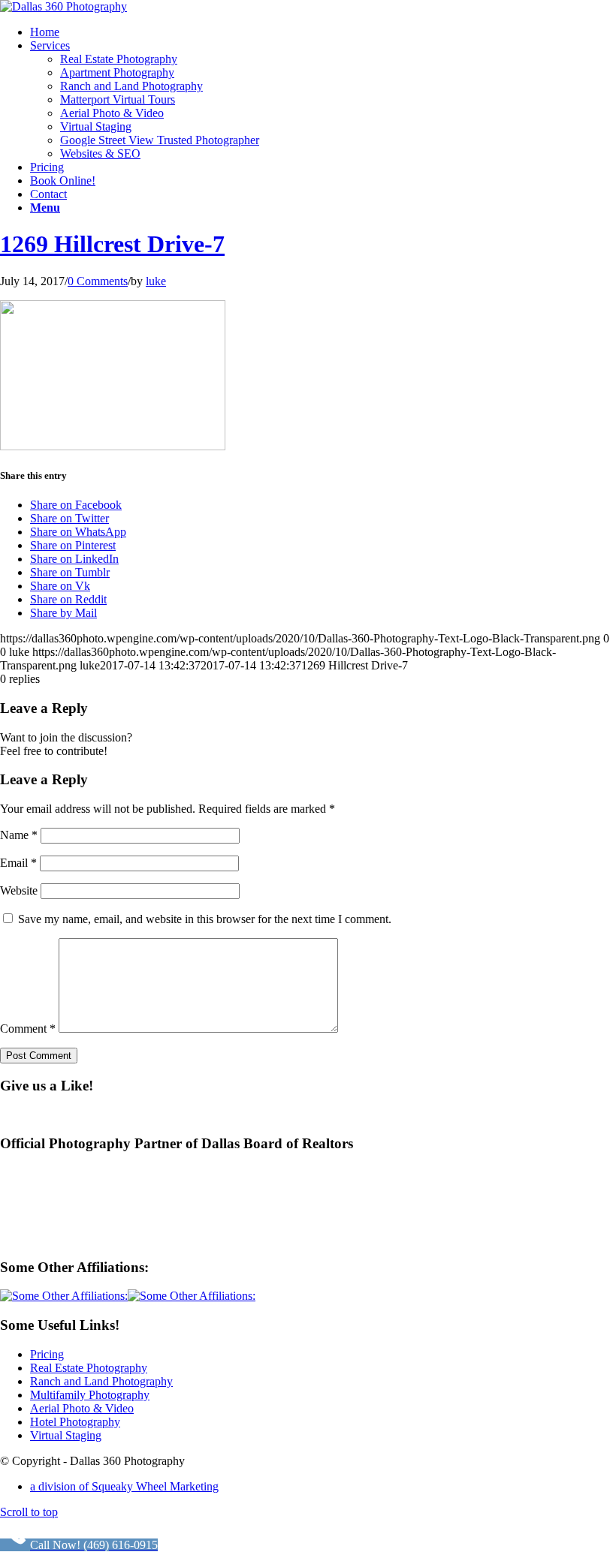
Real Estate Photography (88, 1367)
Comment (28, 1028)
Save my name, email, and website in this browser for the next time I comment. (204, 919)
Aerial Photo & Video (82, 1408)
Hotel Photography (75, 1421)
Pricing (47, 1354)
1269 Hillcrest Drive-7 (112, 243)
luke (156, 281)
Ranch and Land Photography (101, 1381)
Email (18, 862)
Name (19, 835)
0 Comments (98, 281)
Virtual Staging (65, 1435)
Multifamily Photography (89, 1394)
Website (19, 890)
